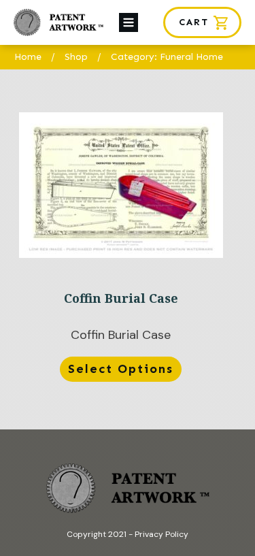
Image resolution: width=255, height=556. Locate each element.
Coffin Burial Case (121, 250)
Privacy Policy (161, 534)
